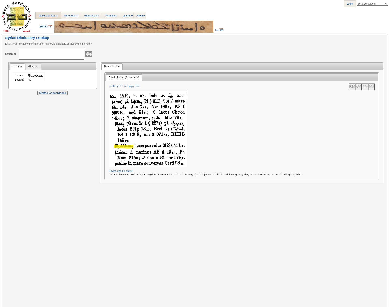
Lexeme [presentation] (17, 66)
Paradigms (111, 15)
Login (350, 3)
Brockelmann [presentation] (112, 66)
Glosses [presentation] (33, 66)
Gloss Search (91, 15)
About (139, 15)
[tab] (17, 66)
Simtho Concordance (52, 92)
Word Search (71, 15)
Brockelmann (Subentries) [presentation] (124, 77)
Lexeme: (10, 53)
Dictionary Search (48, 15)
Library (126, 15)
